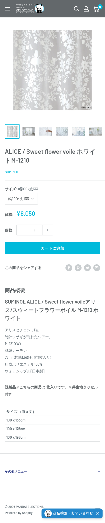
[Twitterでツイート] (87, 267)
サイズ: (21, 189)
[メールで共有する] (96, 267)
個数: (9, 230)
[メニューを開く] (7, 9)
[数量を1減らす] (22, 230)
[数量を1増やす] (47, 230)
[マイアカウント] (86, 9)
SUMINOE (12, 172)
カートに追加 (52, 248)
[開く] (76, 9)
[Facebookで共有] (68, 267)
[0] (96, 9)
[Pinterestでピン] (78, 267)
